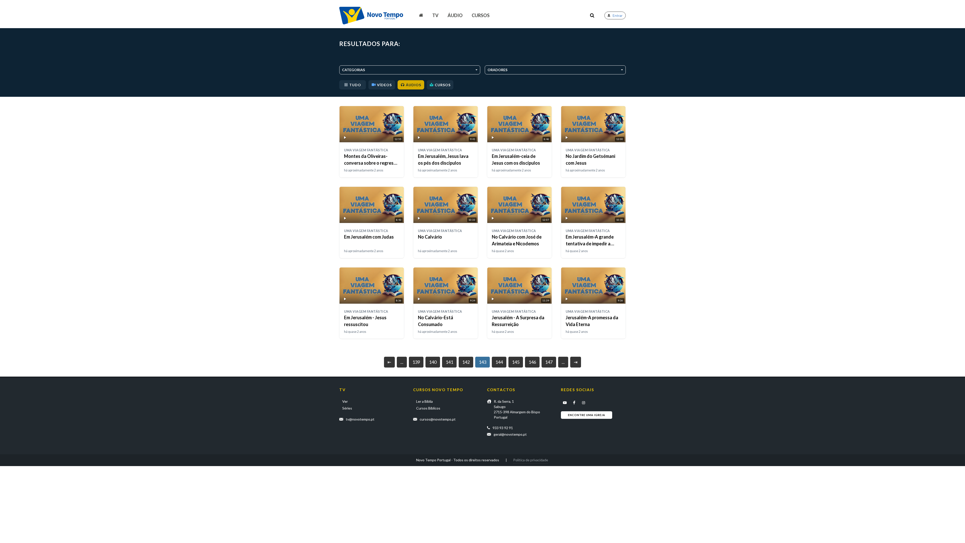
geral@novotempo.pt (510, 434)
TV (435, 15)
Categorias (353, 70)
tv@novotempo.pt (360, 419)
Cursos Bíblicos (428, 408)
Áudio (455, 15)
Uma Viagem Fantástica (366, 150)
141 (449, 362)
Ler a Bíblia (424, 401)
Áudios (413, 85)
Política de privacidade (530, 460)
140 (433, 362)
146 (532, 362)
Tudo (355, 85)
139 (416, 362)
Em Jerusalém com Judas (369, 237)
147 (549, 362)
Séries (347, 408)
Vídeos (384, 85)
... (401, 362)
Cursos (481, 15)
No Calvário (430, 237)
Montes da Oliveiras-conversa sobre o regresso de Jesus (371, 162)
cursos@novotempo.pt (438, 419)
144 (499, 362)
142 (466, 362)
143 (482, 362)
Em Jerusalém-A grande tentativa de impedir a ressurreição (590, 243)
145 (515, 362)
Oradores (497, 70)
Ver (345, 401)
